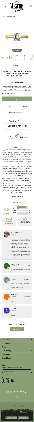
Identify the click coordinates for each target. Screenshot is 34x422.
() (29, 207)
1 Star (14, 214)
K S (11, 278)
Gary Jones (13, 308)
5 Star (14, 207)
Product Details (17, 121)
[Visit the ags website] (9, 391)
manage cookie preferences (15, 413)
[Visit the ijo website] (22, 391)
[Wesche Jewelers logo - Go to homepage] (17, 6)
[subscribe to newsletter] (29, 371)
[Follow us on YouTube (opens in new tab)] (12, 381)
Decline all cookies (11, 418)
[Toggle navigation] (3, 6)
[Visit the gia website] (16, 391)
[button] (6, 6)
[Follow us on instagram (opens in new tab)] (7, 381)
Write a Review (17, 329)
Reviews (17, 202)
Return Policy (12, 406)
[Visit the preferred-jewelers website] (17, 397)
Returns (25, 106)
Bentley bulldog (15, 264)
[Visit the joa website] (26, 391)
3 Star (14, 210)
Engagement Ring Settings (9, 16)
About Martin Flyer (17, 125)
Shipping (9, 106)
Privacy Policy (21, 406)
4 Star (14, 208)
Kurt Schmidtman (15, 232)
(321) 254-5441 (17, 65)
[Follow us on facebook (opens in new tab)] (3, 381)
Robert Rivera (14, 294)
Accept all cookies (23, 418)
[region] (17, 37)
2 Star (14, 212)
